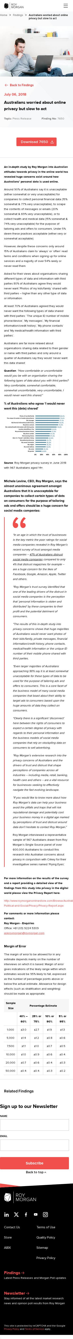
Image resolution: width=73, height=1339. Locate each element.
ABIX (7, 1248)
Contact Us (12, 1227)
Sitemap (42, 1248)
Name (3, 1116)
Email (3, 1136)
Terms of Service (34, 1329)
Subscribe (34, 1163)
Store (8, 1237)
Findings (18, 15)
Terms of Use (45, 1227)
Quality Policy (45, 1237)
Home (3, 15)
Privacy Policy (45, 1258)
